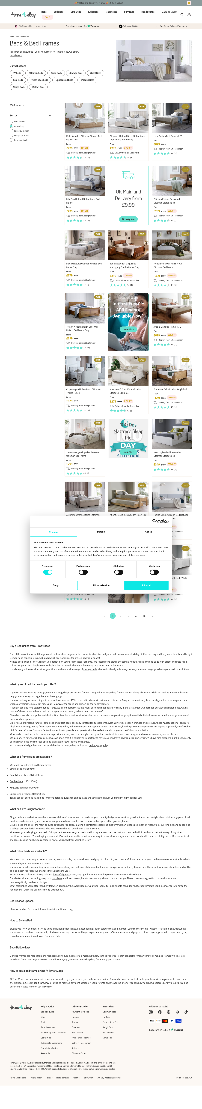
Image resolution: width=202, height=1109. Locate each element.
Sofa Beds (18, 79)
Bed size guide (47, 1011)
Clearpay (76, 1027)
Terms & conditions (18, 1077)
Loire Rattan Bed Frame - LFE (168, 136)
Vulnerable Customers (51, 1042)
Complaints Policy (49, 1048)
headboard (179, 654)
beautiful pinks (61, 874)
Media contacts (62, 1077)
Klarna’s (66, 982)
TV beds (75, 700)
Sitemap (49, 1077)
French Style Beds (39, 79)
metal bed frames (39, 734)
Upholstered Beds (64, 79)
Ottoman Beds (36, 72)
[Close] (189, 3)
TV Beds (17, 72)
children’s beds (43, 737)
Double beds (16, 781)
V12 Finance (77, 1032)
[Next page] (152, 615)
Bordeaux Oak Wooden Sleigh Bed (170, 389)
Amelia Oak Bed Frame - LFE (167, 326)
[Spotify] (177, 1012)
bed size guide (36, 797)
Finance (75, 1016)
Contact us (46, 1037)
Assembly (45, 1053)
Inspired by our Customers (53, 1032)
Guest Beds (95, 72)
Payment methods (80, 1011)
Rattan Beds (38, 86)
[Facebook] (160, 1012)
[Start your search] (182, 15)
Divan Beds (56, 72)
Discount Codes (79, 1053)
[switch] (83, 572)
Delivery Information (81, 1042)
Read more (16, 55)
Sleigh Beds (18, 86)
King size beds (17, 787)
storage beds (90, 669)
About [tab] (148, 531)
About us (76, 1077)
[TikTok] (186, 1012)
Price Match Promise (81, 1037)
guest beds (65, 722)
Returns (75, 1048)
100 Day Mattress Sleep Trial (109, 1077)
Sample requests (48, 1027)
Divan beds (15, 715)
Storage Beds (75, 72)
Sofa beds (107, 1037)
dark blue (57, 878)
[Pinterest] (168, 1012)
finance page (67, 909)
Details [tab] (101, 531)
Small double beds (20, 775)
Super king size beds (21, 793)
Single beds (16, 768)
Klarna (75, 1022)
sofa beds (49, 722)
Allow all (146, 585)
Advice (44, 1022)
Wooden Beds (87, 79)
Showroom (89, 1077)
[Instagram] (151, 1012)
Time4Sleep (183, 1077)
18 (144, 615)
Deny (56, 585)
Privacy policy (36, 1077)
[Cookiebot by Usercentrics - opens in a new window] (155, 521)
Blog (43, 1016)
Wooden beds (17, 734)
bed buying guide (98, 745)
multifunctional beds (174, 722)
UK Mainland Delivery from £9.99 (91, 3)
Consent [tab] (53, 532)
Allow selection (101, 585)
